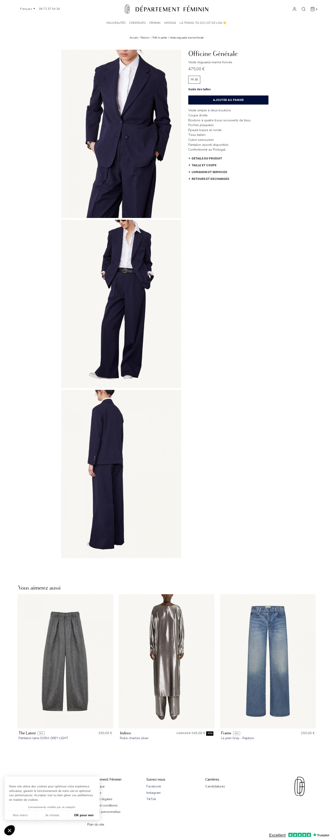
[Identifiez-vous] (294, 8)
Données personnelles (104, 811)
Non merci (20, 815)
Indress (125, 733)
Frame (226, 733)
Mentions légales (99, 799)
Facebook (153, 786)
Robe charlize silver (134, 738)
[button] (9, 830)
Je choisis (52, 815)
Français (26, 9)
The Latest (27, 733)
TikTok (151, 799)
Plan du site (95, 824)
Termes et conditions (102, 805)
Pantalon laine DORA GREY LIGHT (43, 738)
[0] (312, 8)
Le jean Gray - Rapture (237, 738)
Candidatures (215, 786)
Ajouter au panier (228, 100)
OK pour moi (84, 815)
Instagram (153, 792)
